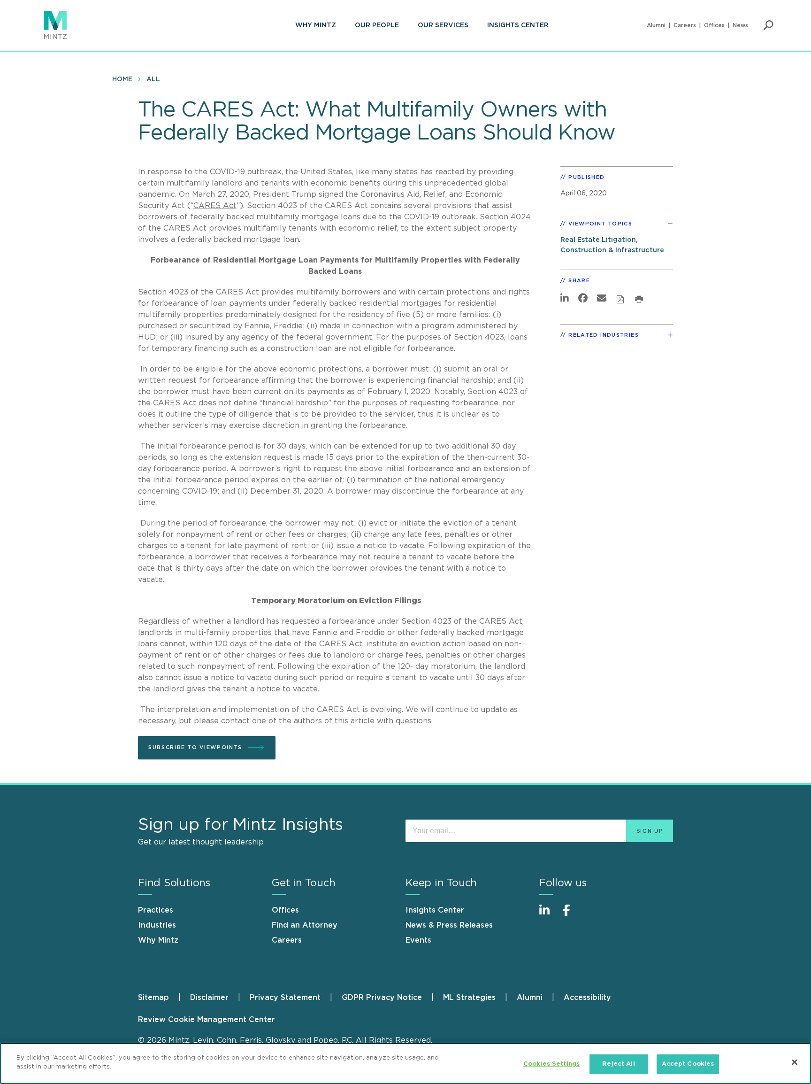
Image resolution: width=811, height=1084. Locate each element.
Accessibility (587, 997)
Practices (155, 910)
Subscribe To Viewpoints (195, 747)
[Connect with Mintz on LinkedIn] (548, 915)
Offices (714, 25)
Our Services (443, 25)
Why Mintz (315, 25)
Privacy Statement (285, 997)
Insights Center (518, 25)
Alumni (656, 25)
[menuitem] (315, 25)
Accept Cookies (688, 1064)
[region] (405, 1063)
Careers (684, 25)
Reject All (618, 1064)
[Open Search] (768, 25)
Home (122, 79)
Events (418, 940)
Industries (157, 925)
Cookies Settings (551, 1064)
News (740, 25)
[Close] (794, 1062)
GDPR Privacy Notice (382, 997)
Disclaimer (209, 997)
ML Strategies (469, 997)
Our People (377, 25)
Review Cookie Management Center (206, 1019)
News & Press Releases (449, 925)
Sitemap (153, 997)
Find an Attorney (304, 925)
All (153, 79)
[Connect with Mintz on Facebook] (572, 915)
